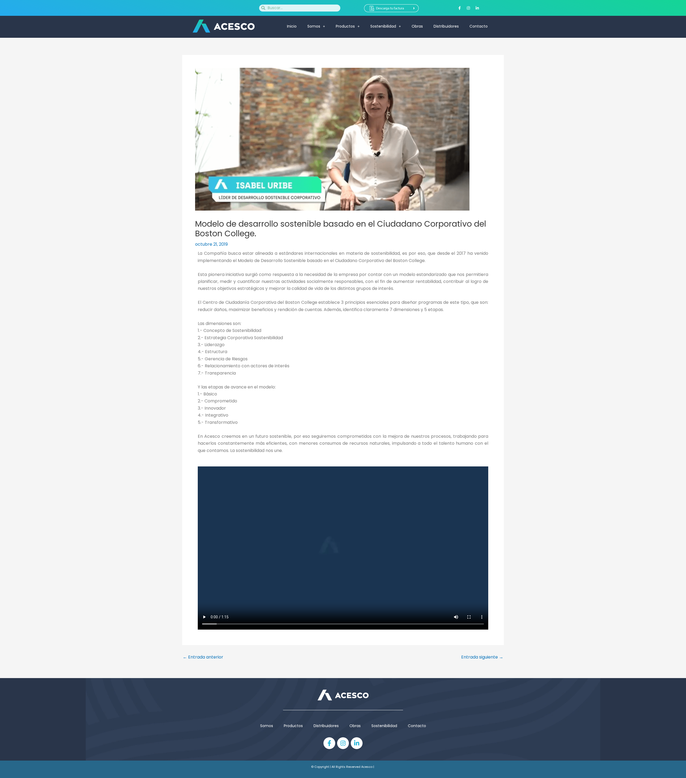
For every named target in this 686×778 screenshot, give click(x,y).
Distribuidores (446, 26)
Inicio (292, 26)
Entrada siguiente (482, 657)
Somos (313, 26)
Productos (293, 725)
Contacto (478, 26)
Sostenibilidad (383, 26)
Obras (417, 26)
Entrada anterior (203, 657)
